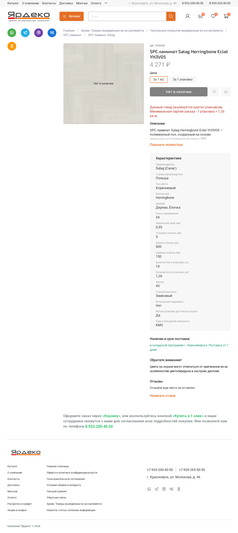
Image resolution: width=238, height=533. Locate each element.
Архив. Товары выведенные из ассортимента (112, 30)
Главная (69, 30)
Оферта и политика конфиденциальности (72, 472)
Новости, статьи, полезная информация (71, 510)
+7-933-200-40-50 (160, 470)
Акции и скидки (16, 510)
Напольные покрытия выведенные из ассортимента (186, 30)
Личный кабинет (57, 491)
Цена (153, 73)
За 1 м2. (159, 79)
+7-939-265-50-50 (192, 470)
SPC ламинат (72, 35)
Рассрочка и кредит (19, 504)
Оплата (96, 3)
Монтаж (82, 3)
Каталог (13, 3)
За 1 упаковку (183, 79)
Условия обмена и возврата (64, 485)
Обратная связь (56, 497)
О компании (30, 3)
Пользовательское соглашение (66, 479)
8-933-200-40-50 (192, 3)
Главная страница (58, 466)
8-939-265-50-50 (220, 3)
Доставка (66, 3)
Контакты (49, 3)
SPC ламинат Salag (101, 35)
